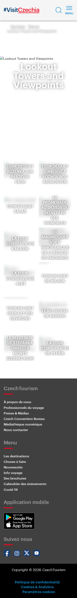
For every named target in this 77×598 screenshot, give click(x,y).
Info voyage (13, 473)
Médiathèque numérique (23, 424)
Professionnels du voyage (24, 407)
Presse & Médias (16, 413)
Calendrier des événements (25, 484)
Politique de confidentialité (37, 582)
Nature (33, 26)
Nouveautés (13, 467)
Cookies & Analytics (37, 587)
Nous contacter (16, 430)
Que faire (18, 26)
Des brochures (15, 478)
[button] (58, 10)
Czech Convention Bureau (24, 419)
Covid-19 (11, 489)
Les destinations (16, 456)
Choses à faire (15, 461)
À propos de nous (17, 402)
